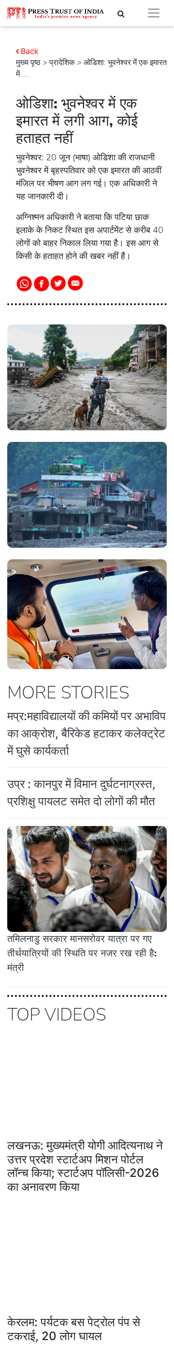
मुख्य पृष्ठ (28, 62)
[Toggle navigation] (154, 13)
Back (30, 51)
